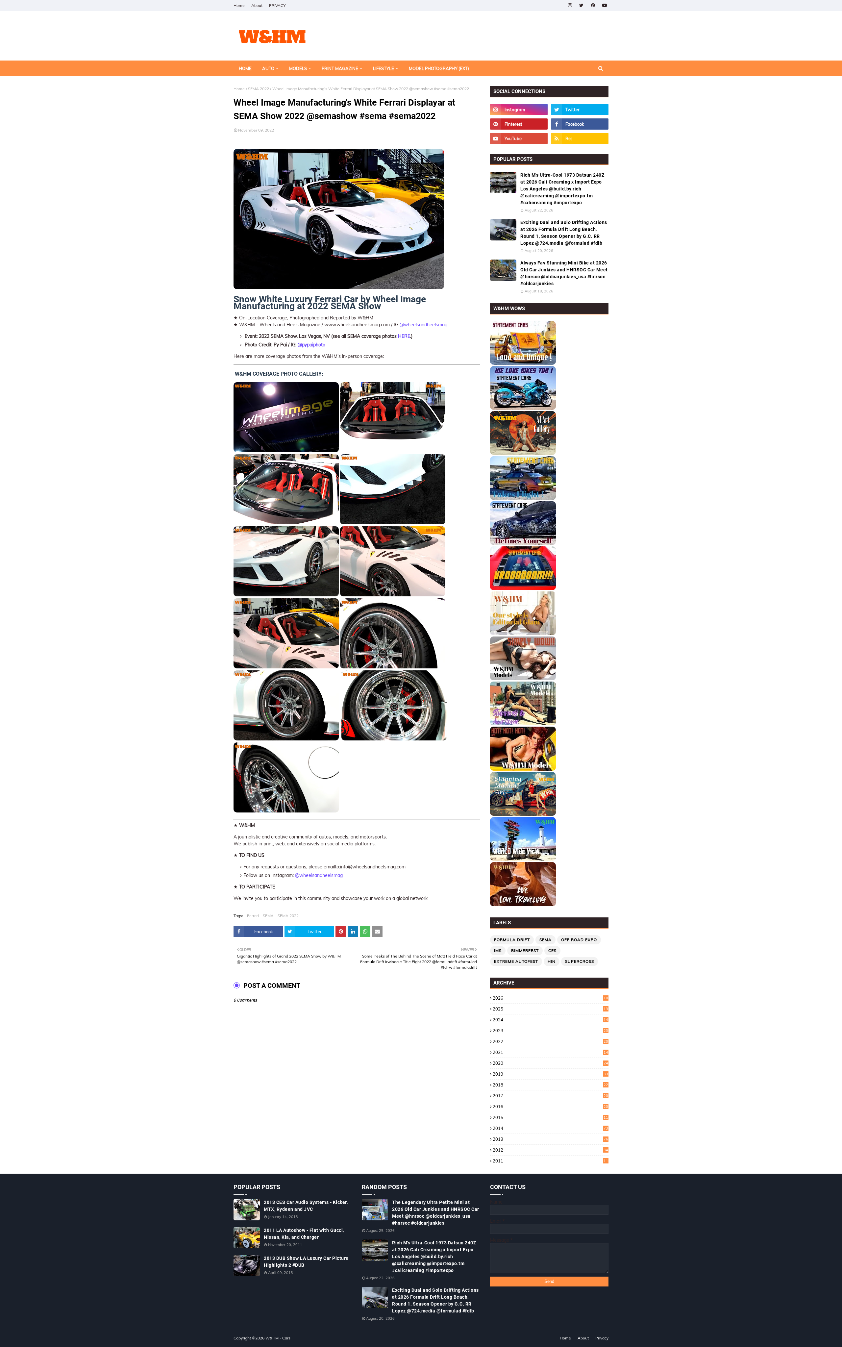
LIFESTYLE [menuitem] (383, 68)
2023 (550, 1030)
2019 (550, 1074)
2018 (550, 1084)
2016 (550, 1106)
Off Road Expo (579, 939)
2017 (550, 1095)
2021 (550, 1052)
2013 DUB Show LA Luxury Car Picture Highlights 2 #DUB (306, 1262)
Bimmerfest (525, 950)
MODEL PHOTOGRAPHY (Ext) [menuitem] (439, 68)
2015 (550, 1117)
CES (552, 950)
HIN (552, 961)
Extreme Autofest (516, 961)
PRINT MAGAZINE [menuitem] (340, 68)
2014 (550, 1128)
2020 (550, 1063)
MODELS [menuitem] (298, 68)
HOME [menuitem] (245, 68)
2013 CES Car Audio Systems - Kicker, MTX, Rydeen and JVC (306, 1206)
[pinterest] (593, 5)
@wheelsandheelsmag (423, 325)
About (256, 5)
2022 (550, 1041)
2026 (550, 998)
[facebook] (579, 124)
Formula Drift (512, 939)
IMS (498, 950)
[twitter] (581, 5)
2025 (550, 1008)
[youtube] (604, 5)
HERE (404, 336)
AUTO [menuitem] (268, 68)
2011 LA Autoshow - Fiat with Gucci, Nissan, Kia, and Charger (304, 1234)
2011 (550, 1160)
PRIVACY (277, 5)
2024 (550, 1019)
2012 (550, 1150)
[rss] (579, 138)
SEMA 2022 (258, 88)
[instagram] (570, 5)
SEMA (268, 915)
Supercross (579, 961)
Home (239, 5)
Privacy (601, 1337)
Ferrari (253, 915)
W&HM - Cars (277, 1337)
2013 (550, 1139)
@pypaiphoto (311, 345)
